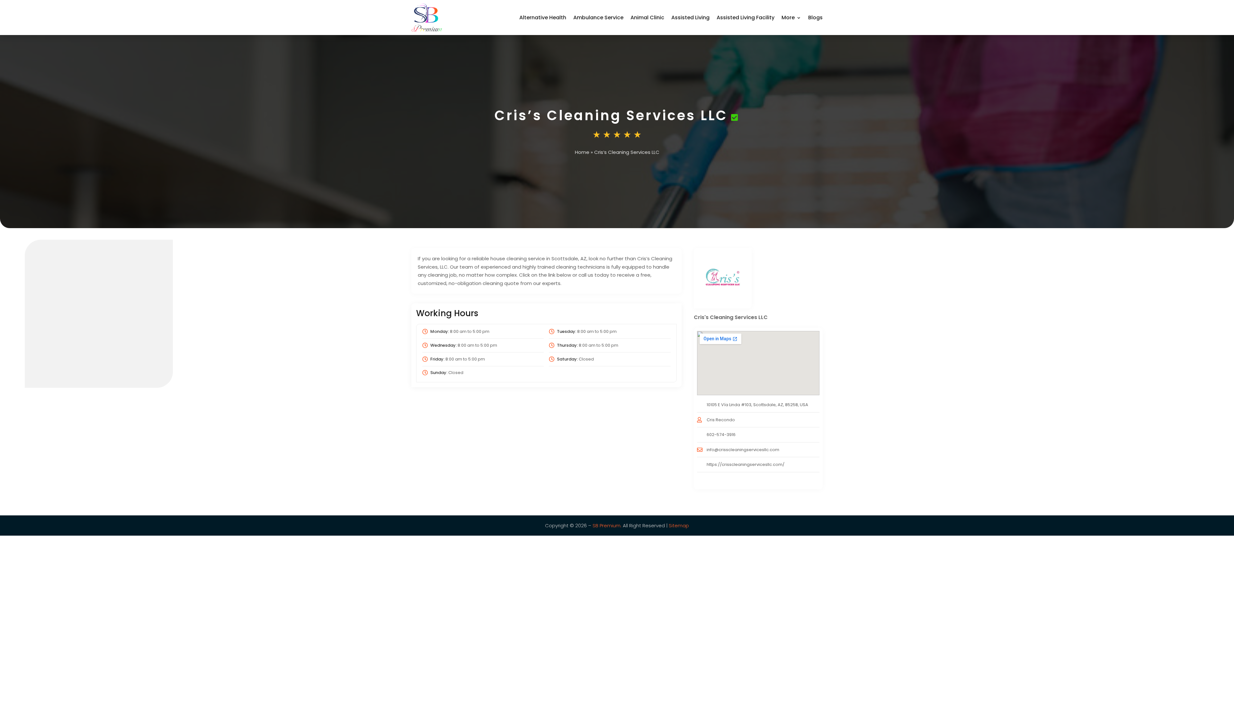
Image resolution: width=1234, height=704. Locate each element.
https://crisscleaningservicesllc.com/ (745, 464)
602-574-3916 (721, 435)
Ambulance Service (598, 17)
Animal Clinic (647, 17)
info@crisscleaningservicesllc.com (743, 450)
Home (582, 152)
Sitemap (678, 525)
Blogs (815, 17)
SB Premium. (607, 525)
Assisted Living (690, 17)
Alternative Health (542, 17)
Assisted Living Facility (745, 17)
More (788, 17)
